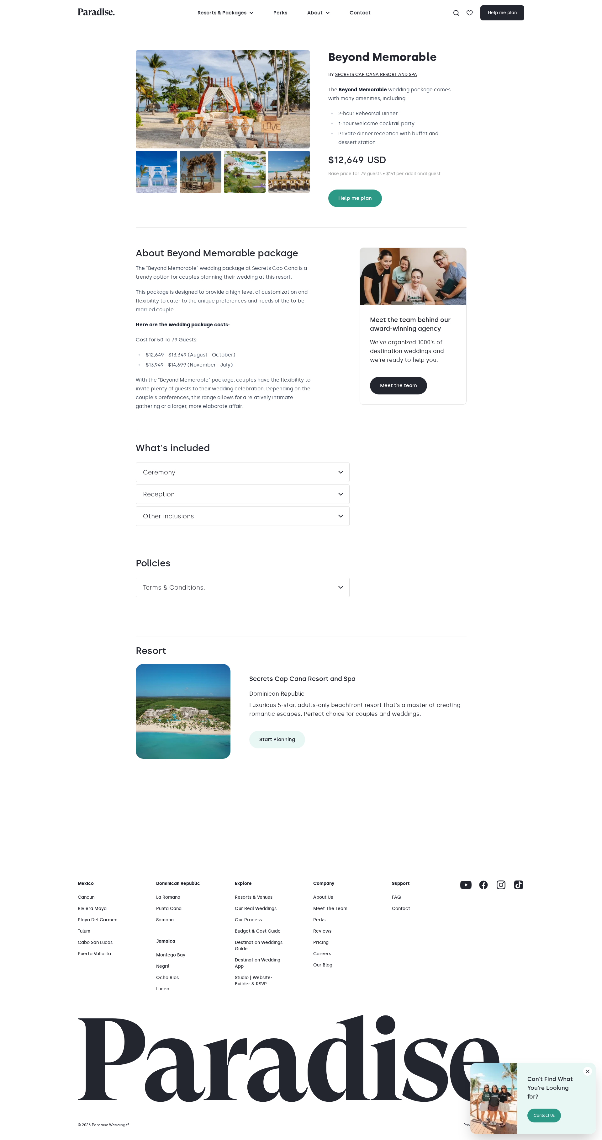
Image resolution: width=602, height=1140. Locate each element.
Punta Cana (169, 908)
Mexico (86, 883)
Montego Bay (170, 955)
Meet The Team (330, 908)
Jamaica (165, 941)
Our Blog (322, 965)
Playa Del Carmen (97, 920)
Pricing (321, 942)
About (315, 13)
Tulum (84, 931)
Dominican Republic (178, 883)
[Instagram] (501, 884)
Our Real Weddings (256, 908)
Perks (280, 13)
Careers (322, 953)
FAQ (396, 897)
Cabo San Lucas (95, 942)
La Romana (168, 897)
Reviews (322, 931)
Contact (360, 13)
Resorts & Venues (253, 897)
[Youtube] (466, 884)
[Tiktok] (518, 884)
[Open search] (456, 13)
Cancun (86, 897)
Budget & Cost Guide (258, 931)
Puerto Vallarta (94, 953)
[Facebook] (483, 884)
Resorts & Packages (222, 13)
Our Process (248, 920)
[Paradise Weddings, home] (96, 11)
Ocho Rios (167, 977)
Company (323, 883)
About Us (323, 897)
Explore (243, 883)
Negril (162, 966)
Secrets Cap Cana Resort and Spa (376, 74)
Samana (165, 920)
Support (400, 883)
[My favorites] (470, 13)
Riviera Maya (92, 908)
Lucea (162, 989)
